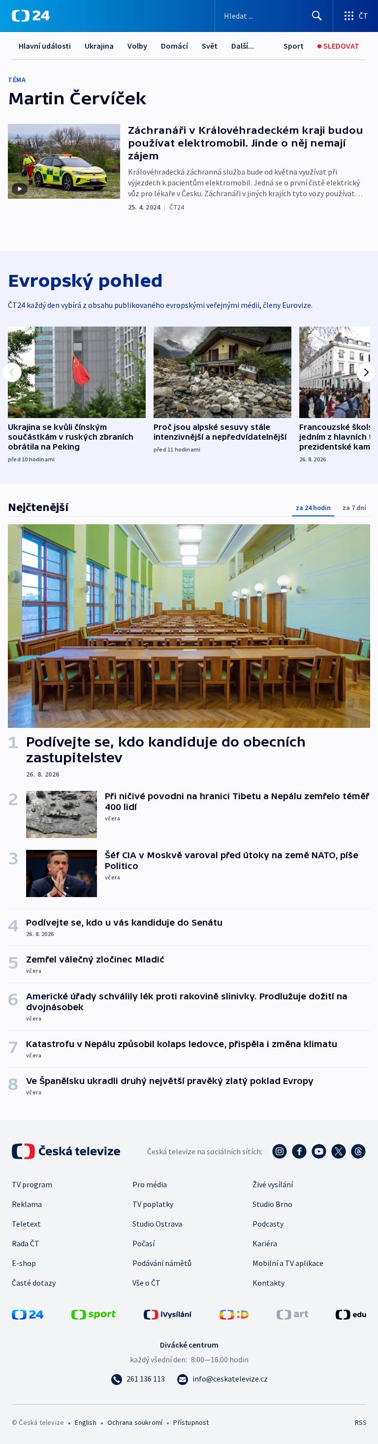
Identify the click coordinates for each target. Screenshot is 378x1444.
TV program (32, 1184)
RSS (360, 1422)
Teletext (26, 1224)
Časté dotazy (34, 1283)
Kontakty (268, 1283)
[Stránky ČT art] (292, 1314)
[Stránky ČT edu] (351, 1314)
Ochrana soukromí (134, 1422)
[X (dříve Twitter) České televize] (338, 1151)
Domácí (174, 46)
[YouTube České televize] (319, 1151)
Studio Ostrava (157, 1224)
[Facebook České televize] (299, 1151)
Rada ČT (25, 1243)
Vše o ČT (146, 1283)
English (85, 1422)
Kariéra (264, 1243)
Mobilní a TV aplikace (287, 1263)
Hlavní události (45, 46)
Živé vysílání (272, 1184)
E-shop (24, 1263)
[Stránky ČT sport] (93, 1314)
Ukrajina (99, 46)
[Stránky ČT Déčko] (234, 1314)
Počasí (143, 1243)
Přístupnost (191, 1422)
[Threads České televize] (358, 1151)
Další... (242, 46)
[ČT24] (31, 16)
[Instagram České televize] (279, 1151)
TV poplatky (152, 1204)
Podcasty (268, 1224)
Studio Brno (272, 1204)
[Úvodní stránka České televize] (67, 1151)
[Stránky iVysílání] (168, 1314)
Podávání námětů (161, 1263)
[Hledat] (317, 15)
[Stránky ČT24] (27, 1314)
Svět (210, 46)
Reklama (27, 1204)
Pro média (149, 1184)
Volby (137, 46)
